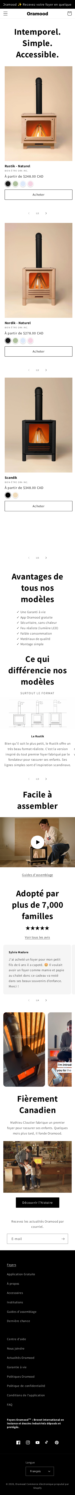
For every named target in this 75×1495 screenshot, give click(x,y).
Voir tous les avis (37, 937)
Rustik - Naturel (17, 166)
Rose (30, 184)
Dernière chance (18, 1321)
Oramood (20, 1484)
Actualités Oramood (21, 1358)
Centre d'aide (16, 1339)
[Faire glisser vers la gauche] (29, 213)
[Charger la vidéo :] (37, 842)
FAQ (9, 1405)
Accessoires (15, 1293)
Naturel (15, 495)
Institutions (15, 1302)
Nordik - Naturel (18, 323)
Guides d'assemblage (37, 875)
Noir (8, 184)
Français (35, 1471)
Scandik (11, 477)
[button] (5, 13)
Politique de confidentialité (26, 1386)
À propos (13, 1284)
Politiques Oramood (21, 1376)
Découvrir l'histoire (37, 1202)
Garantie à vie (17, 1367)
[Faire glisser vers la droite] (46, 213)
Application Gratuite (21, 1274)
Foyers (11, 1265)
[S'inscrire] (63, 1239)
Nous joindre (16, 1348)
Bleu (23, 184)
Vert (15, 184)
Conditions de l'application (26, 1395)
